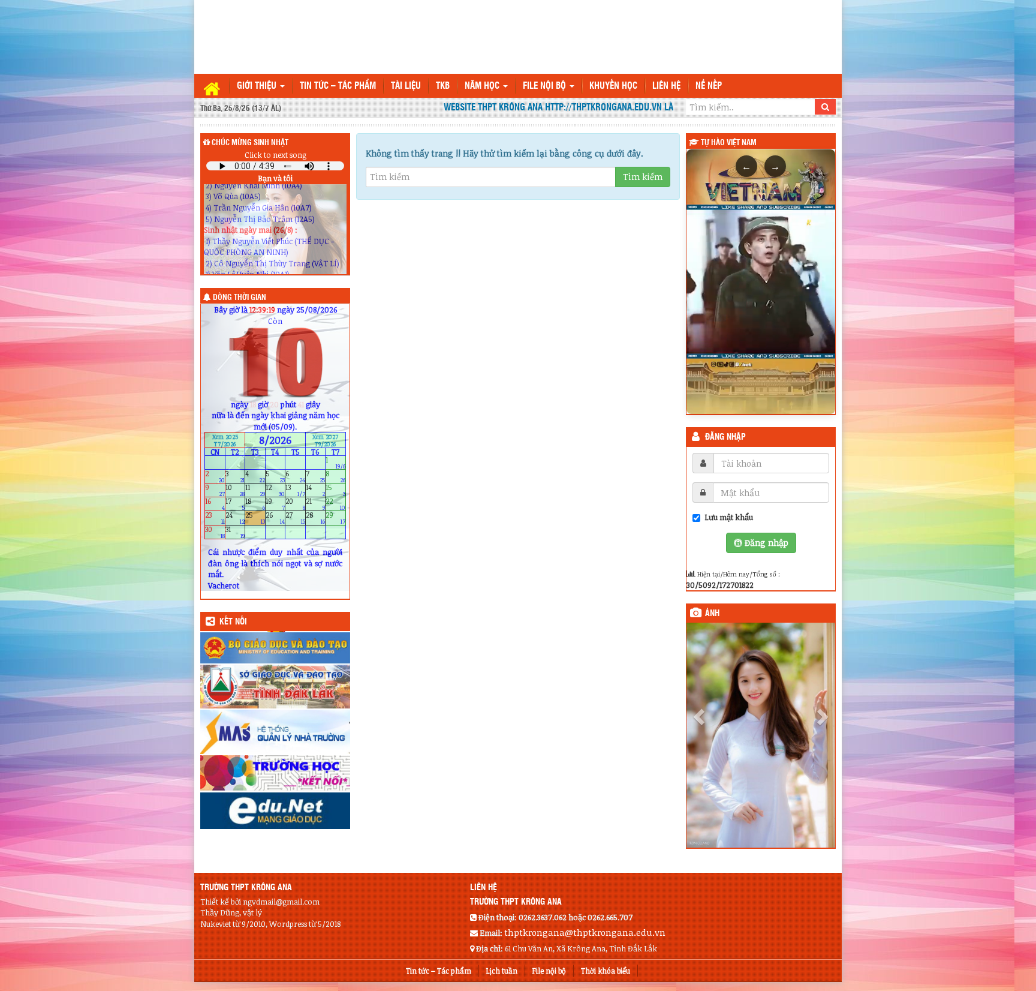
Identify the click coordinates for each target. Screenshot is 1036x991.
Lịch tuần (501, 970)
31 (235, 532)
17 (235, 504)
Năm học (483, 86)
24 (235, 518)
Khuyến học (613, 86)
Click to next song (275, 154)
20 (295, 504)
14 (316, 490)
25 (255, 518)
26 (275, 518)
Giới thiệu (258, 86)
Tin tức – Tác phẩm (338, 86)
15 (335, 490)
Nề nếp (708, 86)
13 (295, 490)
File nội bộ (545, 86)
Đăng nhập (725, 437)
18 (255, 504)
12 (275, 490)
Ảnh (712, 613)
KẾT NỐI (233, 622)
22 (335, 504)
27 (295, 518)
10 (235, 490)
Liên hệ (666, 86)
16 (215, 504)
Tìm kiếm (642, 176)
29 (335, 518)
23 (215, 518)
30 (215, 532)
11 (255, 490)
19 (275, 504)
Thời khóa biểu (605, 970)
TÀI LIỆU (406, 86)
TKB (443, 86)
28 (316, 518)
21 (316, 504)
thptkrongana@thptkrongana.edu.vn (584, 932)
